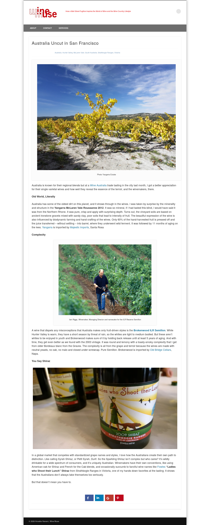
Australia (58, 52)
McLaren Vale (79, 52)
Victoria (117, 52)
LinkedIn (172, 11)
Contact (47, 28)
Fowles (161, 466)
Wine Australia (98, 185)
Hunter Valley (67, 52)
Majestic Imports (79, 227)
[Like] (89, 498)
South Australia (91, 52)
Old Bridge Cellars (160, 349)
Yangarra (46, 227)
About (33, 28)
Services (63, 28)
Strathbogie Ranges (105, 52)
